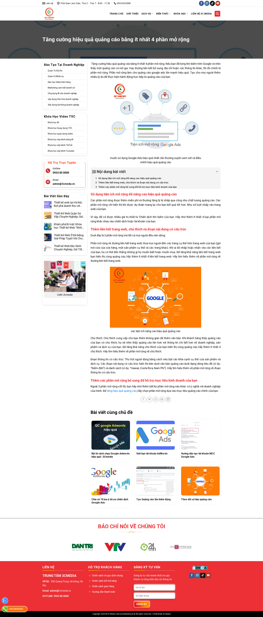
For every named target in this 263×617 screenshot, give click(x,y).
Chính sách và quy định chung (107, 575)
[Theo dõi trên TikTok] (212, 3)
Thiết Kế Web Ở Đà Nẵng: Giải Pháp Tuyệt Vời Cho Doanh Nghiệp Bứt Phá (69, 237)
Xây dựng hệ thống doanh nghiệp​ (63, 105)
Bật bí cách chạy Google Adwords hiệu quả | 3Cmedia (110, 455)
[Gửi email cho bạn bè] (155, 399)
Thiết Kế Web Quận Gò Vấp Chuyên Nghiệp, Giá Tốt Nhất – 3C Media (68, 215)
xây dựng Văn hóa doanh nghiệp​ (63, 99)
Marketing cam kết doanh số (61, 87)
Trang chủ (116, 13)
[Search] (217, 14)
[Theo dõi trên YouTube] (217, 3)
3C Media (167, 614)
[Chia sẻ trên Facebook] (143, 399)
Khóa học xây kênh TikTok (60, 145)
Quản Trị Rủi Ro (55, 70)
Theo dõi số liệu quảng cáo (196, 499)
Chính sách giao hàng (103, 586)
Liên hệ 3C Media (201, 13)
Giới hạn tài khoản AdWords (152, 453)
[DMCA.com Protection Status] (200, 568)
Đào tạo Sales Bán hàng (59, 82)
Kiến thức (162, 13)
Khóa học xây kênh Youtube (61, 151)
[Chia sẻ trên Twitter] (149, 399)
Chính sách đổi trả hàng (104, 580)
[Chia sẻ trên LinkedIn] (168, 399)
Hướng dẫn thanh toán (103, 591)
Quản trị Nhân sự (56, 76)
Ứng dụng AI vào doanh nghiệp (62, 93)
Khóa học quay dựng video (60, 134)
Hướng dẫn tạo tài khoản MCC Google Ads (198, 455)
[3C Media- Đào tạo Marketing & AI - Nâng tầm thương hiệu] (55, 14)
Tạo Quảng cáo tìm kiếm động (153, 499)
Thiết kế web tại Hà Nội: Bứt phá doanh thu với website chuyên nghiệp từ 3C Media (69, 204)
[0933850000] (5, 609)
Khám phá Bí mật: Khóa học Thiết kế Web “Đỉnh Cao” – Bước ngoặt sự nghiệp (68, 226)
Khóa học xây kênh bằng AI (60, 139)
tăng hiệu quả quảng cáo (122, 390)
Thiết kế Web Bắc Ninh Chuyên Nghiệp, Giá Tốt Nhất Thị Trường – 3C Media (68, 247)
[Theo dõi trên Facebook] (201, 3)
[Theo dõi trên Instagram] (206, 3)
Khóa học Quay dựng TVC (60, 128)
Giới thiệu (132, 13)
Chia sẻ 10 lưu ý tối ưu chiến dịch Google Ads (109, 501)
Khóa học (180, 13)
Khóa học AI (53, 122)
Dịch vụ (146, 13)
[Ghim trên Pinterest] (162, 399)
